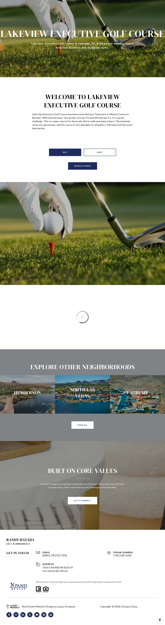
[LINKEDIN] (23, 614)
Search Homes (82, 166)
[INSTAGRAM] (16, 614)
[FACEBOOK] (9, 614)
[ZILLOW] (50, 614)
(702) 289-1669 (122, 555)
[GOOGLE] (43, 614)
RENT (100, 152)
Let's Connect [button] (82, 500)
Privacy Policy (130, 606)
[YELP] (29, 614)
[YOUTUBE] (36, 614)
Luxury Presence (66, 606)
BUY (65, 152)
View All (82, 425)
